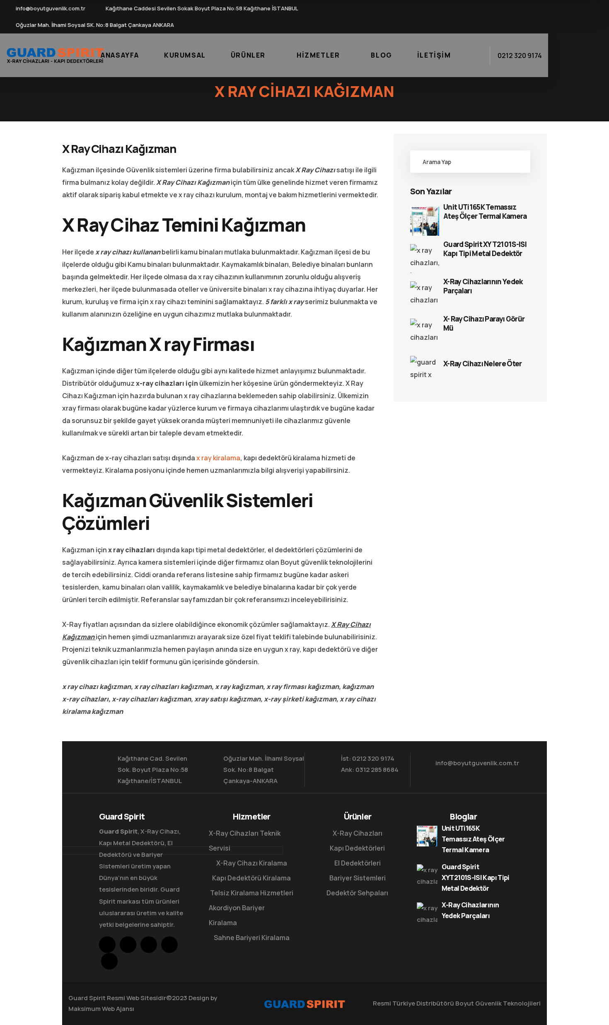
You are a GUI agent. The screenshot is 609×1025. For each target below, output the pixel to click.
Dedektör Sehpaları (357, 892)
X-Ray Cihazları (357, 833)
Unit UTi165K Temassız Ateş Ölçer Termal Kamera (485, 212)
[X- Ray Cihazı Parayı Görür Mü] (424, 333)
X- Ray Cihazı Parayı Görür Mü (483, 323)
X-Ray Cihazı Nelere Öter (482, 363)
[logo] (55, 54)
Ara (515, 161)
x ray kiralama (217, 457)
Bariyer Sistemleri (357, 877)
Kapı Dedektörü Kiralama (251, 877)
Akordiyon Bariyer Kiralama (237, 915)
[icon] (478, 16)
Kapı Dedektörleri (357, 848)
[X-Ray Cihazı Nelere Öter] (424, 370)
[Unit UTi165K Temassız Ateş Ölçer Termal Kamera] (424, 221)
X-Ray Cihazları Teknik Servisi (244, 841)
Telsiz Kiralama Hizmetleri (251, 892)
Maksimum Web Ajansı (101, 1008)
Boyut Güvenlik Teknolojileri (498, 1003)
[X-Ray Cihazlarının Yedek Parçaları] (424, 295)
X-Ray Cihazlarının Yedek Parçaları (483, 286)
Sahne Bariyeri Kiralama (252, 937)
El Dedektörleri (357, 863)
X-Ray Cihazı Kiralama (251, 863)
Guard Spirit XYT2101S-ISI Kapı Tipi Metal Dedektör (485, 249)
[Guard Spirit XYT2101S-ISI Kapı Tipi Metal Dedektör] (424, 258)
